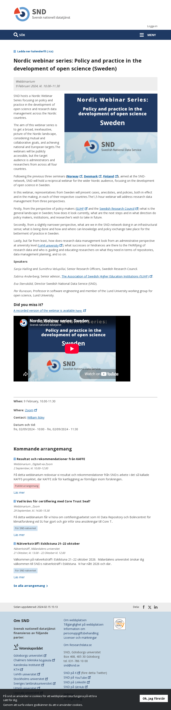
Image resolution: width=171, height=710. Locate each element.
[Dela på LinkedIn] (155, 607)
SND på (70, 673)
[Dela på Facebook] (143, 607)
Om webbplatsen (75, 620)
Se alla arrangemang (30, 586)
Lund (48, 245)
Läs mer (19, 492)
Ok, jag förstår (154, 698)
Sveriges (33, 683)
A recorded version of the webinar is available (48, 311)
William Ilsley (35, 417)
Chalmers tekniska (32, 660)
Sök (22, 35)
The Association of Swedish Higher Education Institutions (105, 276)
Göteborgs (28, 655)
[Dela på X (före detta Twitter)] (149, 607)
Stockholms (29, 679)
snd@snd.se (72, 665)
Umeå (25, 688)
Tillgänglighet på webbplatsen (83, 624)
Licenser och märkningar (80, 638)
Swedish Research (117, 209)
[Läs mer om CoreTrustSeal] (120, 623)
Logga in (152, 26)
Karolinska (27, 665)
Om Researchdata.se (78, 645)
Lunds (25, 674)
